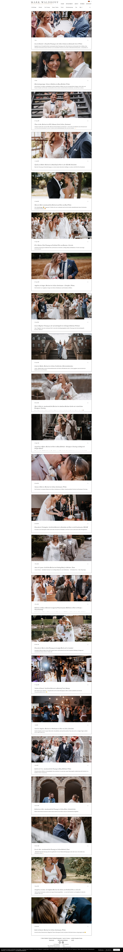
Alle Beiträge (33, 7)
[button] (90, 7)
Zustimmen (116, 949)
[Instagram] (63, 942)
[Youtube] (60, 942)
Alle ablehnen (108, 949)
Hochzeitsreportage (69, 7)
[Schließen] (121, 950)
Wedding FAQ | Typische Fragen (54, 946)
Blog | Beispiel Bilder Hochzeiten (54, 945)
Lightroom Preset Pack (67, 946)
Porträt (62, 7)
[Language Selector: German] (89, 1)
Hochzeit (40, 7)
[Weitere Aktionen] (88, 40)
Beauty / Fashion (55, 7)
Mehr (81, 7)
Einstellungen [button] (101, 949)
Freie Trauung (47, 7)
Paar (76, 7)
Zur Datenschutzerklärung (21, 950)
